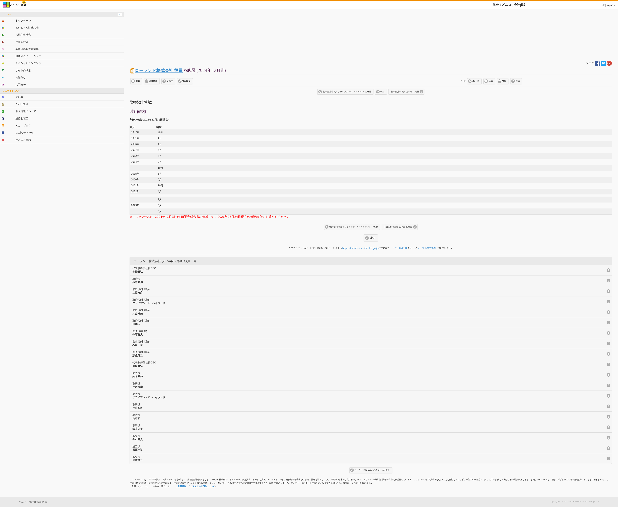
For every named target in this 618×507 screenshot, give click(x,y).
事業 (138, 81)
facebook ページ (24, 132)
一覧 (382, 92)
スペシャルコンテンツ (28, 63)
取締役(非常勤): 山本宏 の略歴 (405, 92)
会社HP (475, 81)
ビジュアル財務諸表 (27, 27)
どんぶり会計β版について (202, 486)
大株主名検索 (23, 34)
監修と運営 (21, 118)
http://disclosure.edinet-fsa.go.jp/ (360, 248)
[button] (609, 5)
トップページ (23, 20)
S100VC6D (401, 248)
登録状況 (186, 81)
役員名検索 (21, 41)
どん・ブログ (23, 125)
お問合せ (20, 84)
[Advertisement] (370, 34)
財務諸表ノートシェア (28, 56)
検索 (491, 81)
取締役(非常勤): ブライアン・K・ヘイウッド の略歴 (347, 92)
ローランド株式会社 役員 (159, 70)
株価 (518, 81)
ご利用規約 (181, 486)
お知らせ (20, 77)
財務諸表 (153, 81)
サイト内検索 (23, 70)
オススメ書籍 (23, 139)
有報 (504, 81)
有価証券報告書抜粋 (27, 49)
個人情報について (25, 111)
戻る (372, 238)
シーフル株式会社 (426, 248)
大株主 (170, 81)
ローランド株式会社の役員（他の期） (372, 470)
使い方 (19, 97)
